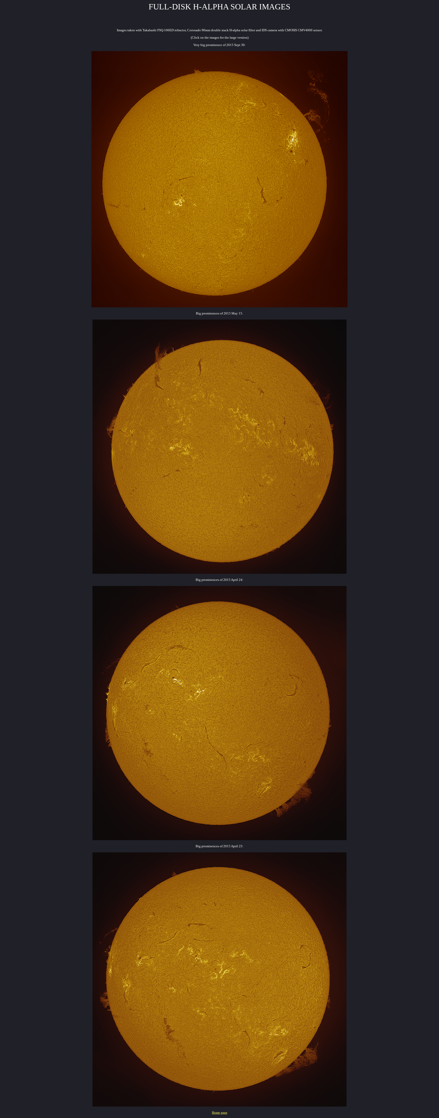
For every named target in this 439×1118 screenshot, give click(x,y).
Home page (219, 1112)
